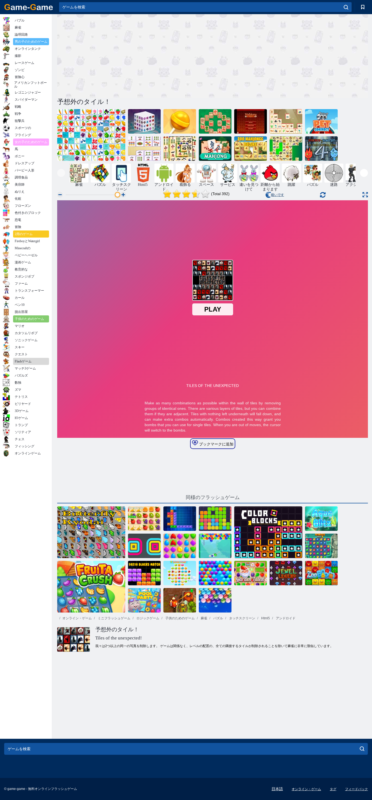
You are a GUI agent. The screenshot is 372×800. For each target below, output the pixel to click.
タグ (333, 789)
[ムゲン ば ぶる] (215, 600)
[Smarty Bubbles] (215, 573)
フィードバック (356, 789)
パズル (217, 618)
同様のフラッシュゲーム (213, 497)
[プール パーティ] (144, 600)
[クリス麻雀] (286, 148)
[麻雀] (215, 148)
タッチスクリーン (241, 618)
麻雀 (203, 618)
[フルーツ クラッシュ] (91, 587)
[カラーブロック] (268, 532)
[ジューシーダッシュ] (144, 518)
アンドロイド (285, 618)
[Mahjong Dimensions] (144, 121)
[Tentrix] (179, 518)
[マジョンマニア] (250, 121)
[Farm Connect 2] (91, 135)
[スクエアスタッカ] (144, 546)
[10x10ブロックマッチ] (144, 573)
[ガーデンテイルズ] (250, 573)
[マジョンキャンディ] (179, 121)
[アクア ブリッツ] (321, 518)
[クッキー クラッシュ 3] (179, 573)
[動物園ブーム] (321, 573)
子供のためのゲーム (179, 618)
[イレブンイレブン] (215, 518)
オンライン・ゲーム (77, 618)
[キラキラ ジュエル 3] (321, 546)
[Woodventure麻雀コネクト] (286, 121)
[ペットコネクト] (321, 121)
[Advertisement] (135, 55)
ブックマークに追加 (215, 444)
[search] (346, 7)
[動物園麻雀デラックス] (250, 148)
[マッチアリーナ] (179, 546)
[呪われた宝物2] (179, 600)
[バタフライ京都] (91, 532)
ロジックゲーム (147, 618)
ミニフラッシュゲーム (113, 618)
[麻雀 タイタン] (179, 148)
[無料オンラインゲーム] (28, 7)
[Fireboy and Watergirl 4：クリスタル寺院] (321, 148)
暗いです (277, 195)
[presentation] (61, 173)
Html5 (265, 618)
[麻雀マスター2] (215, 121)
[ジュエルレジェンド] (286, 573)
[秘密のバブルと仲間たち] (215, 546)
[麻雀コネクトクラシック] (144, 148)
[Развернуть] (365, 194)
